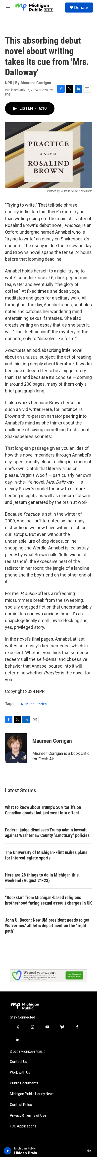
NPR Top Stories (34, 704)
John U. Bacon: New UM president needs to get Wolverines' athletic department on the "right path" (47, 925)
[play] (7, 1150)
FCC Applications (23, 1126)
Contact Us (18, 1062)
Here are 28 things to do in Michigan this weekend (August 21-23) (42, 877)
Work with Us (20, 1072)
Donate (81, 7)
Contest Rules (21, 1105)
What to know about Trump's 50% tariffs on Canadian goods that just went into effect (43, 810)
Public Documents (24, 1083)
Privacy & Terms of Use (28, 1115)
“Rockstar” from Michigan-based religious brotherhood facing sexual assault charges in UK (48, 900)
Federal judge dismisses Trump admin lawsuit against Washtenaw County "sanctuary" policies (47, 832)
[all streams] (90, 1150)
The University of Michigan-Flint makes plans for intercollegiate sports (46, 855)
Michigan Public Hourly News (32, 1094)
